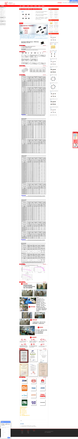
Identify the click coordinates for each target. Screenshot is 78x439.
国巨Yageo (2, 14)
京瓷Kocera (56, 17)
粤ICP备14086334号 (49, 432)
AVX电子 (51, 17)
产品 (38, 7)
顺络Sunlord (43, 7)
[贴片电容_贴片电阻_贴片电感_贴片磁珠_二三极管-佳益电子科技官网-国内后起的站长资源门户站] (6, 4)
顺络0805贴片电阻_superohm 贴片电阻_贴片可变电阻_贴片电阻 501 (29, 426)
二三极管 (2, 21)
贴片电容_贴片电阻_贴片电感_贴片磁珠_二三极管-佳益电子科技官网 (30, 7)
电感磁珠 (2, 17)
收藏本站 (69, 0)
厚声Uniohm (56, 12)
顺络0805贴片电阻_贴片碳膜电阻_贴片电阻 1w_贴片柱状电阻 (28, 425)
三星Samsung (51, 14)
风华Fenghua (2, 12)
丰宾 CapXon (2, 16)
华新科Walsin (51, 12)
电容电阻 (41, 7)
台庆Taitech (2, 19)
